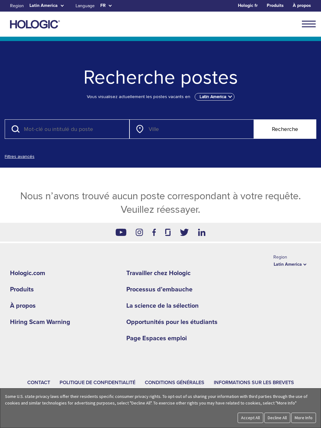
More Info (304, 417)
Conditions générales (174, 382)
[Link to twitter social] (184, 232)
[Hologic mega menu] (309, 24)
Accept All (250, 417)
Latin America (43, 5)
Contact (38, 382)
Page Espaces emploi (156, 338)
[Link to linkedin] (201, 232)
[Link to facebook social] (154, 232)
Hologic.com (27, 273)
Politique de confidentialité (97, 382)
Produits (275, 5)
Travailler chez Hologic (158, 273)
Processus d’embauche (159, 289)
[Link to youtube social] (121, 232)
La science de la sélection (162, 306)
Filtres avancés (19, 156)
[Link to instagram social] (139, 232)
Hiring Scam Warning (40, 322)
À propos (302, 5)
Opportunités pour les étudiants (172, 322)
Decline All (277, 417)
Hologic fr (248, 5)
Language (85, 5)
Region (17, 5)
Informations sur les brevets (254, 382)
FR (103, 5)
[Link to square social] (167, 232)
